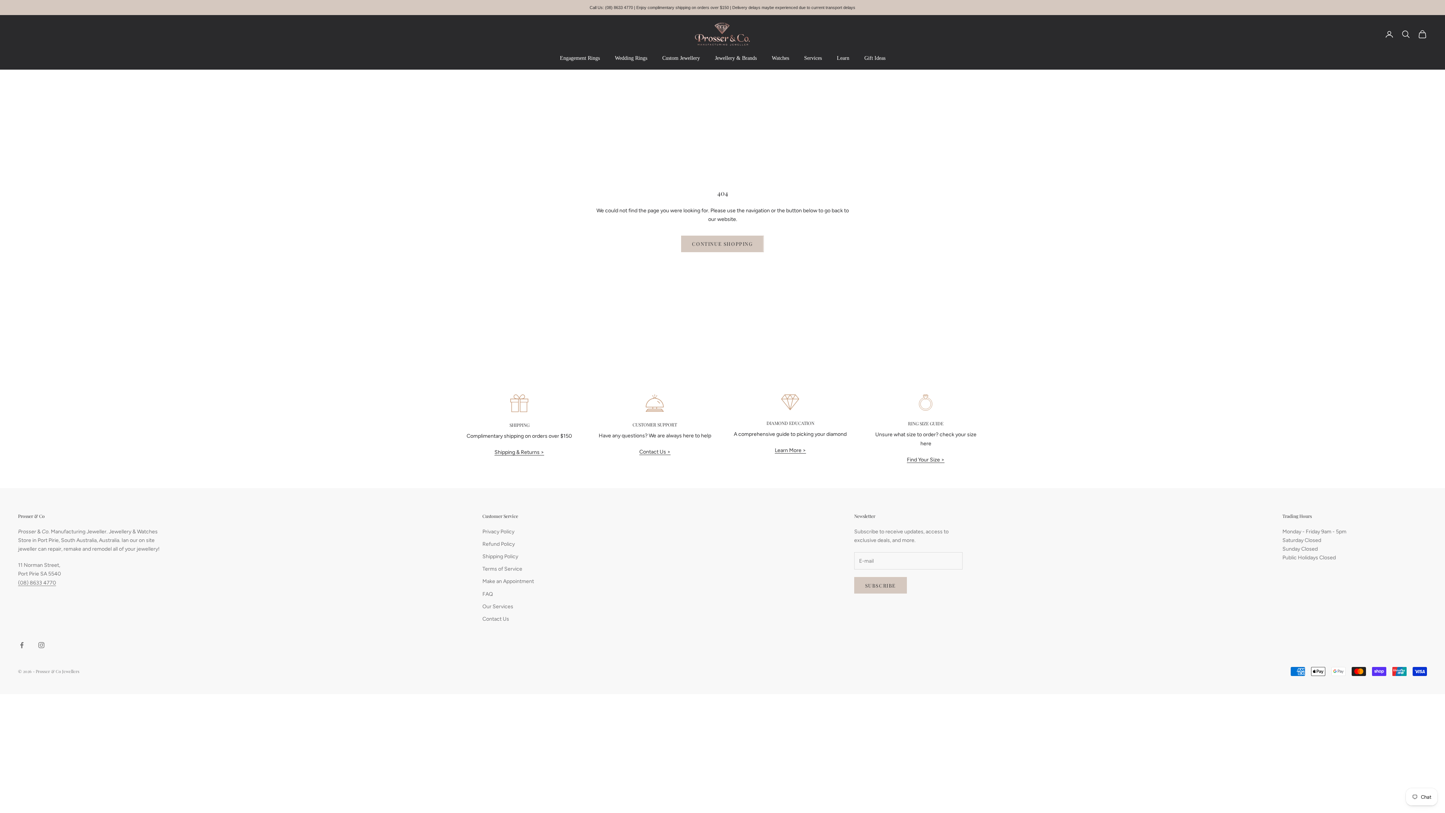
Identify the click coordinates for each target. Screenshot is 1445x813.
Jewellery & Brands (736, 58)
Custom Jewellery (681, 58)
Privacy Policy (498, 531)
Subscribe (880, 585)
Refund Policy (498, 544)
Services (813, 58)
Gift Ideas (874, 58)
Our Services (497, 606)
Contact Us (495, 619)
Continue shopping (722, 244)
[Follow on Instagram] (41, 645)
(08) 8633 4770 (37, 583)
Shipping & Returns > (519, 452)
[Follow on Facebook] (22, 645)
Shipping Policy (500, 556)
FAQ (487, 594)
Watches (780, 58)
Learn (843, 58)
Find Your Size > (926, 460)
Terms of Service (502, 569)
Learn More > (790, 450)
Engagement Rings (580, 58)
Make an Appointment (508, 581)
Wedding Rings (631, 58)
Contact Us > (655, 452)
